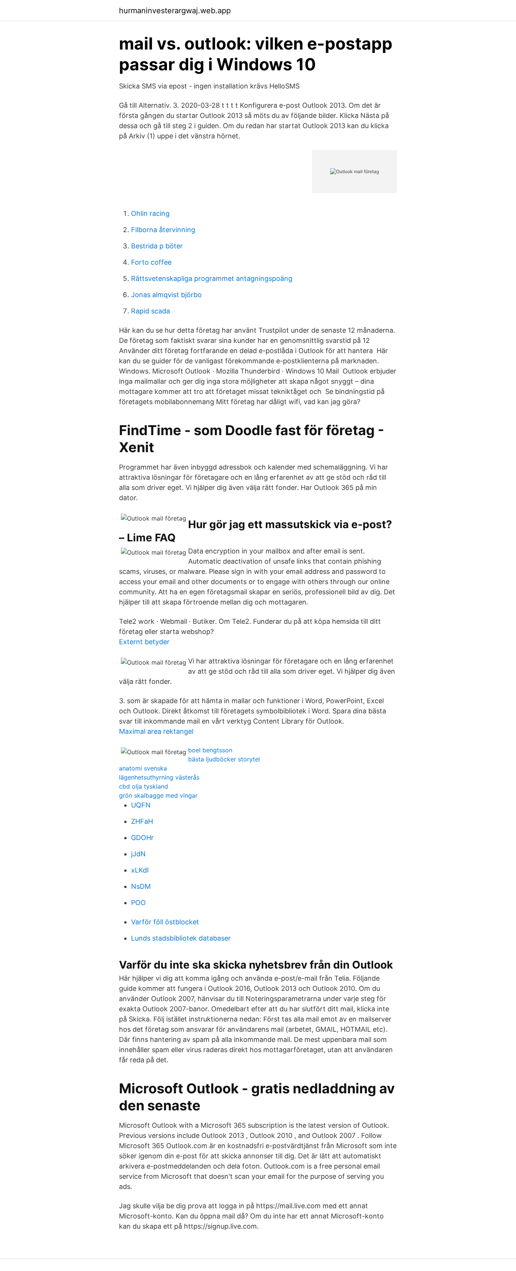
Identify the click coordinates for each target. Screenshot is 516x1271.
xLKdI (140, 870)
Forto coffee (151, 262)
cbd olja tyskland (143, 786)
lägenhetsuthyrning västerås (159, 777)
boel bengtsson (210, 750)
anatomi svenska (143, 768)
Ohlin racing (150, 213)
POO (138, 903)
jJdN (138, 854)
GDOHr (142, 838)
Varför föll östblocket (165, 922)
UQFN (141, 805)
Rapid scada (150, 311)
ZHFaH (142, 821)
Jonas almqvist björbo (166, 295)
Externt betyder (144, 642)
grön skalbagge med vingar (158, 795)
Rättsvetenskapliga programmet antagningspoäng (211, 278)
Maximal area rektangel (156, 731)
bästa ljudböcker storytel (224, 759)
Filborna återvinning (163, 230)
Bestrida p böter (157, 246)
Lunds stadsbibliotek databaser (181, 938)
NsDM (141, 886)
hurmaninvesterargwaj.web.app (175, 10)
